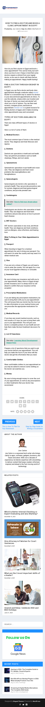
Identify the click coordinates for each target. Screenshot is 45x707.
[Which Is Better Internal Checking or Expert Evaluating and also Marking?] (22, 494)
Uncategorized (23, 692)
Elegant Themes (18, 701)
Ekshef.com (18, 108)
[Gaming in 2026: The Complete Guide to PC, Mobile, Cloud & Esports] (7, 670)
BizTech (35, 29)
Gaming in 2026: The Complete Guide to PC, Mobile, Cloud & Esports (24, 670)
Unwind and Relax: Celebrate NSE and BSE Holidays (21, 609)
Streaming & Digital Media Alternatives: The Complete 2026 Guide (24, 689)
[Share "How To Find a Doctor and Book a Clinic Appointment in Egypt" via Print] (24, 406)
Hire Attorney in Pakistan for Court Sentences (20, 542)
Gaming (21, 673)
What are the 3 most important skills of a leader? (22, 574)
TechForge (22, 682)
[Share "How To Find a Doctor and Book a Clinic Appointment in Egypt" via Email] (20, 406)
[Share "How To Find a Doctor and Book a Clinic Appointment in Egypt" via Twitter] (12, 401)
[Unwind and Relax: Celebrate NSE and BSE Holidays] (22, 593)
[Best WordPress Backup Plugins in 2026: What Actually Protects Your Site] (7, 680)
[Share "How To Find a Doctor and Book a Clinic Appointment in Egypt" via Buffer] (33, 401)
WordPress (36, 701)
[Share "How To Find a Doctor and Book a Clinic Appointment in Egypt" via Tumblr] (20, 401)
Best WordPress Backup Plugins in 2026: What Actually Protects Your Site (25, 679)
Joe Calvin (16, 29)
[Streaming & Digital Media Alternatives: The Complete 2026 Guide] (7, 689)
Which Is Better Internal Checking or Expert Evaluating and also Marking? (21, 513)
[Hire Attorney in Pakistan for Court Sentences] (22, 528)
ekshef (35, 93)
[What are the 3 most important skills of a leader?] (22, 559)
